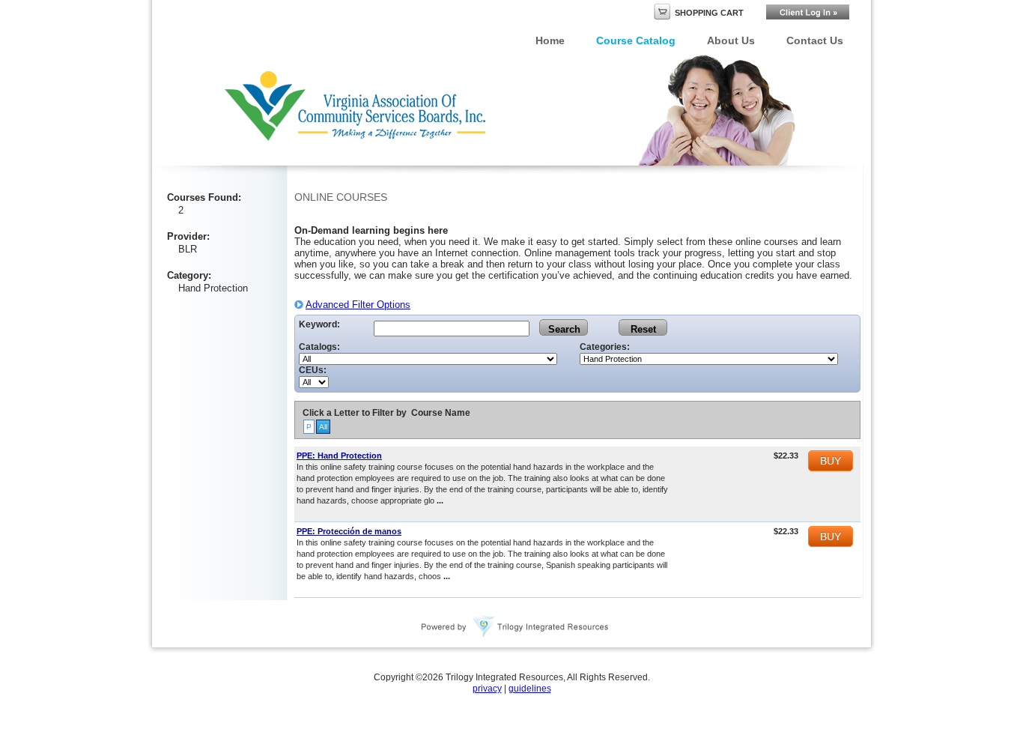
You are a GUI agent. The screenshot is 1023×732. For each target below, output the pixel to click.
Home (550, 40)
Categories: (605, 347)
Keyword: (319, 324)
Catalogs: (319, 347)
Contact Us (814, 40)
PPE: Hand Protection (339, 455)
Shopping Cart (709, 12)
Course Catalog (636, 40)
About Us (731, 40)
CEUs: (313, 370)
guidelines (530, 688)
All (323, 427)
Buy (830, 461)
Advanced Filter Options (358, 304)
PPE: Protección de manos (349, 531)
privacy (487, 688)
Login (807, 11)
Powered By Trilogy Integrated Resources (515, 626)
